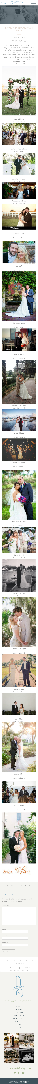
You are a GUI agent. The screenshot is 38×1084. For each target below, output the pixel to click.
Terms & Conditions (23, 1081)
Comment (6, 905)
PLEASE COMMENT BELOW (19, 885)
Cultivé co (26, 1082)
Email (4, 936)
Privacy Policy (13, 1081)
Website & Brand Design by (16, 1082)
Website (5, 943)
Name (5, 929)
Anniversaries (19, 41)
